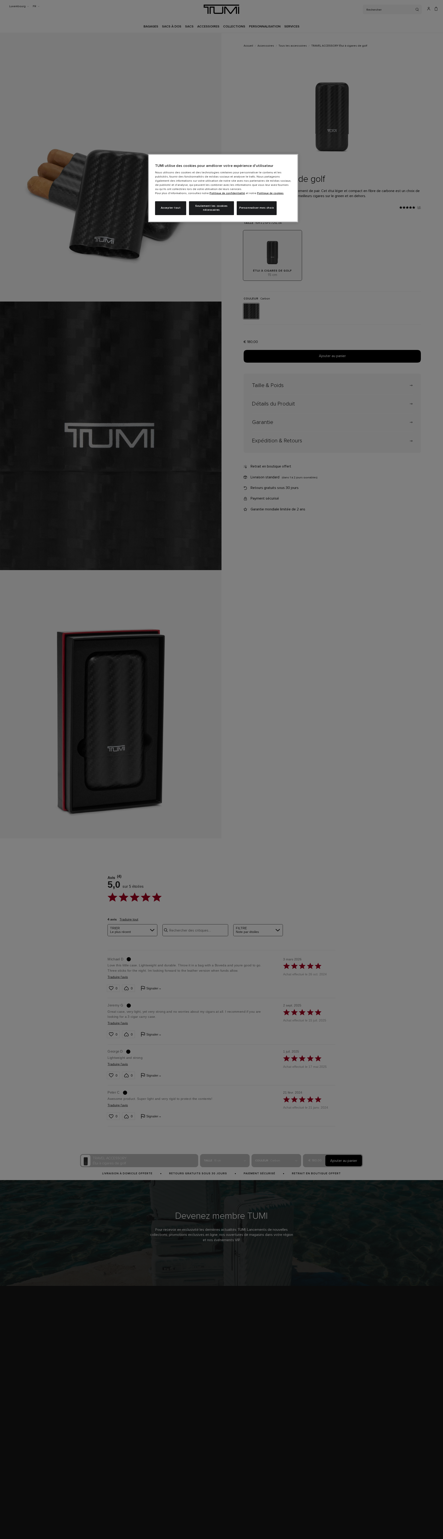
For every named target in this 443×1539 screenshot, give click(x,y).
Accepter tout (171, 208)
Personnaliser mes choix (256, 208)
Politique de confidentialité (227, 193)
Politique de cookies (270, 193)
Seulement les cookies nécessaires (211, 208)
